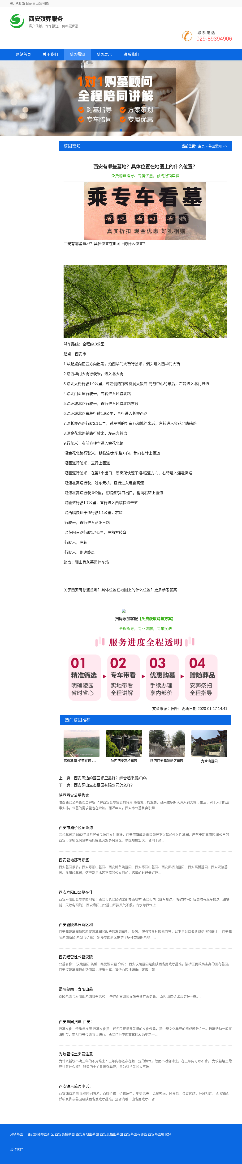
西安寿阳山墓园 (87, 1134)
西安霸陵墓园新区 (40, 1134)
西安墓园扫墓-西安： (76, 1022)
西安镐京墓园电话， (76, 1086)
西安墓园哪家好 (159, 1134)
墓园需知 (215, 146)
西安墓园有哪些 (135, 1134)
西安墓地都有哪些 (74, 860)
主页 (201, 146)
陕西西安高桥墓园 (124, 761)
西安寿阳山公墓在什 (76, 892)
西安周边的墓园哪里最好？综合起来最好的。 (112, 778)
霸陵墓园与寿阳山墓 (76, 989)
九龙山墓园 (209, 761)
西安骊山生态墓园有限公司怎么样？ (104, 785)
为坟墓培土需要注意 (76, 1054)
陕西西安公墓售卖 (74, 795)
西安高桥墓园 (65, 1134)
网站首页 (23, 54)
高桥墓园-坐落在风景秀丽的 (84, 761)
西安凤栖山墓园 (111, 1134)
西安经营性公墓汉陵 (76, 957)
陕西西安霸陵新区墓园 (166, 761)
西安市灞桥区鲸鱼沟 (76, 828)
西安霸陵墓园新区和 (76, 925)
